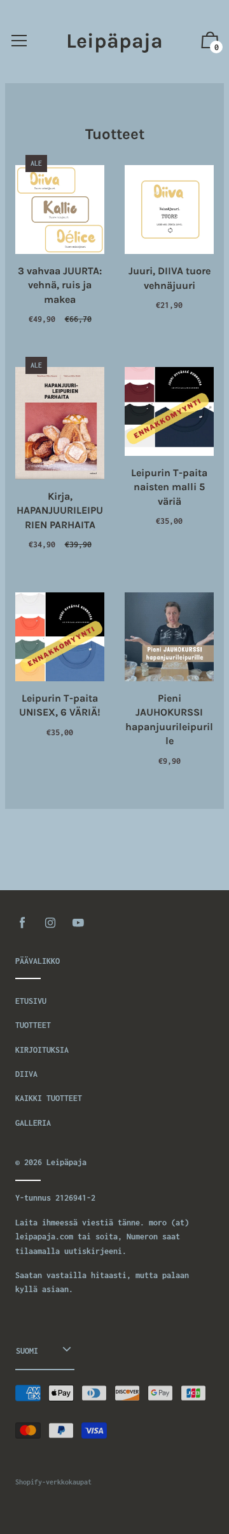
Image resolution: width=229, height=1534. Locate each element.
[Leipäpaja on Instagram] (50, 923)
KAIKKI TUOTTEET (48, 1098)
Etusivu (30, 1001)
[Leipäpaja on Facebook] (22, 923)
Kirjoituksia (42, 1050)
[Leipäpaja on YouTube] (78, 923)
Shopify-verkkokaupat (53, 1482)
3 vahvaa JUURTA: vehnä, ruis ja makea (60, 285)
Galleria (33, 1123)
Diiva (26, 1074)
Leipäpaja (114, 41)
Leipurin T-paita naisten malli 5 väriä (169, 487)
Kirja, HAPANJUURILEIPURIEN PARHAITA (60, 510)
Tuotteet (33, 1025)
